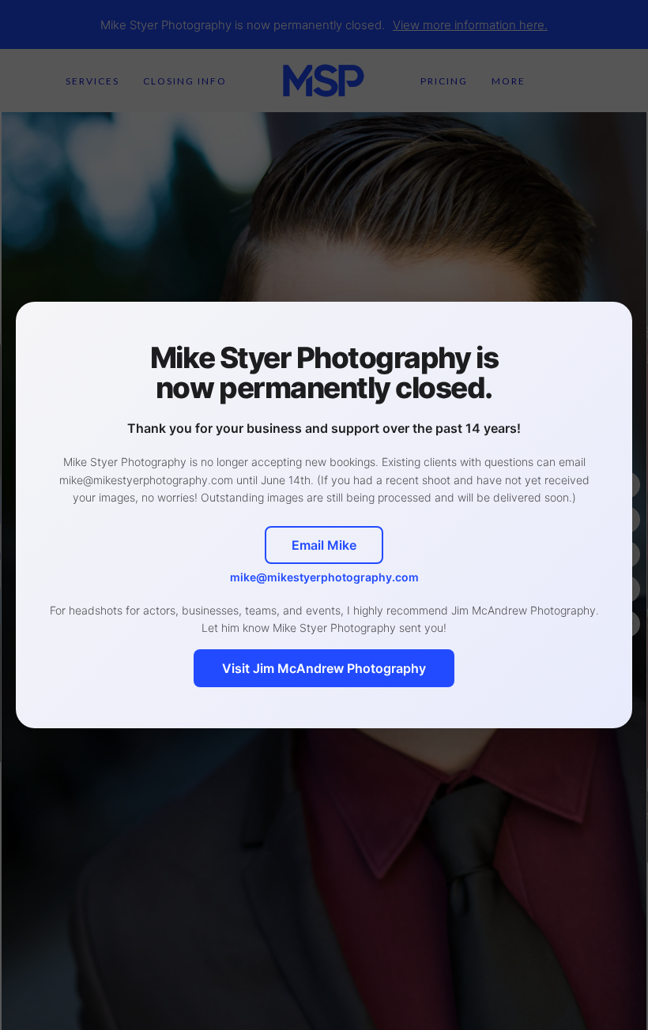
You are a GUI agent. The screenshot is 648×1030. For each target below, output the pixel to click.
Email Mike (324, 545)
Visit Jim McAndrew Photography (324, 668)
